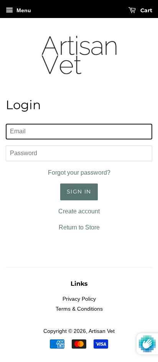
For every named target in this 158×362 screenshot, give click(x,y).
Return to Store (79, 227)
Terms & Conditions (79, 309)
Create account (79, 211)
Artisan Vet (102, 331)
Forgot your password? (79, 172)
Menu (23, 10)
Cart (145, 10)
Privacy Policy (79, 299)
